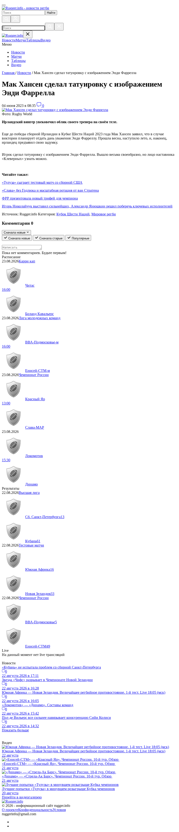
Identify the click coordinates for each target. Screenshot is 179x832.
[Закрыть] (59, 27)
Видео (16, 65)
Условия (59, 810)
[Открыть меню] (4, 5)
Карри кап (27, 261)
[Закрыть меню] (27, 34)
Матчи (16, 56)
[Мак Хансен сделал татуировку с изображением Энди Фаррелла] (55, 110)
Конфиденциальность (35, 810)
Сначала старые (50, 238)
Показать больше (15, 730)
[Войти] (15, 19)
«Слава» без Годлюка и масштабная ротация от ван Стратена (50, 190)
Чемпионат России (34, 375)
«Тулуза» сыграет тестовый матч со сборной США (42, 182)
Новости (18, 52)
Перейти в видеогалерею (22, 797)
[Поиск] (6, 19)
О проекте (10, 810)
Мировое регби (103, 214)
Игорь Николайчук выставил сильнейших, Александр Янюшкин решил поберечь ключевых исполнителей (87, 206)
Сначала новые (18, 238)
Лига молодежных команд (39, 318)
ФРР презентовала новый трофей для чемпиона (40, 198)
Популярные (80, 238)
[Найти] (49, 27)
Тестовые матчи (31, 545)
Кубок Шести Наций (73, 214)
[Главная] (25, 8)
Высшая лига (29, 493)
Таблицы (18, 61)
